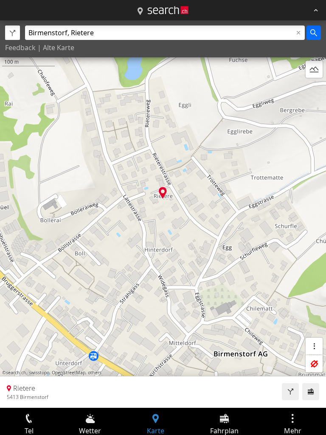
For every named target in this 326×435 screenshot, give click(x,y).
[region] (163, 214)
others (94, 373)
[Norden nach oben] (314, 89)
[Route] (290, 391)
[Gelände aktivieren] (314, 69)
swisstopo (39, 373)
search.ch (16, 373)
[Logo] (168, 10)
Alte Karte (58, 47)
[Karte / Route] (140, 11)
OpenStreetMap (68, 373)
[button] (163, 192)
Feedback (20, 47)
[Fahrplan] (310, 391)
